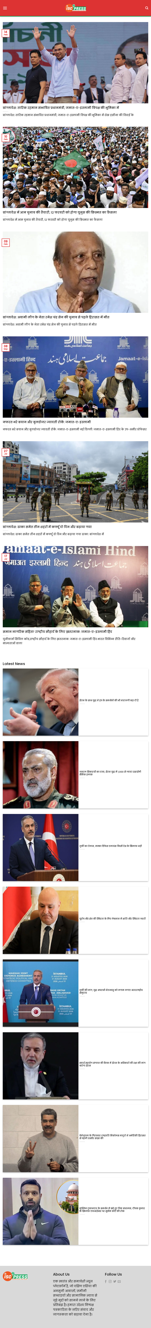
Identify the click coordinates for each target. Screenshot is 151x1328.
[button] (5, 8)
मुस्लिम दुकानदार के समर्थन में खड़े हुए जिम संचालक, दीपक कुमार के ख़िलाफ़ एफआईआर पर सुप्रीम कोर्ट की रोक (112, 1210)
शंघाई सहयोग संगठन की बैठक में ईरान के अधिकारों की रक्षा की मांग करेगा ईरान (112, 1064)
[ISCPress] (75, 8)
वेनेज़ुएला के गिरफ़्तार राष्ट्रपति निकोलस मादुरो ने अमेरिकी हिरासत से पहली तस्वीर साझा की (112, 1137)
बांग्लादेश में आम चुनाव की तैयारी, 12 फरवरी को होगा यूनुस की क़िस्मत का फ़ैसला (60, 213)
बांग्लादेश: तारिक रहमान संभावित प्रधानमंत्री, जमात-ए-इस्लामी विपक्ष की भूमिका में (61, 108)
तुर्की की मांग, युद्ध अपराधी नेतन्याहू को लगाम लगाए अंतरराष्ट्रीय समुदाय (111, 991)
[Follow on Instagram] (110, 1281)
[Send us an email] (119, 1281)
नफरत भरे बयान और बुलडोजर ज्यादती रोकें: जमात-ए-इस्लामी (47, 422)
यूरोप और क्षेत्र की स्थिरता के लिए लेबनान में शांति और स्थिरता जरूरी (112, 919)
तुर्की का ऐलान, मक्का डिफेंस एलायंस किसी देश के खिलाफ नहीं (110, 846)
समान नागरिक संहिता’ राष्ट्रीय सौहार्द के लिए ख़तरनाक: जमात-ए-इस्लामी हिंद (57, 632)
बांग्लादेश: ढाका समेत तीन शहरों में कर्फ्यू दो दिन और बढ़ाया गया (47, 527)
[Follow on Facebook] (105, 1281)
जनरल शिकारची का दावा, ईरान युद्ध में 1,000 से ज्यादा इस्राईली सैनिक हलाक (110, 773)
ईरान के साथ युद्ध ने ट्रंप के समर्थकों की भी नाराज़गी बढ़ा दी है (108, 700)
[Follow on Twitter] (114, 1281)
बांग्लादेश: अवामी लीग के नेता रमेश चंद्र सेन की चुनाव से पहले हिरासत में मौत (56, 317)
